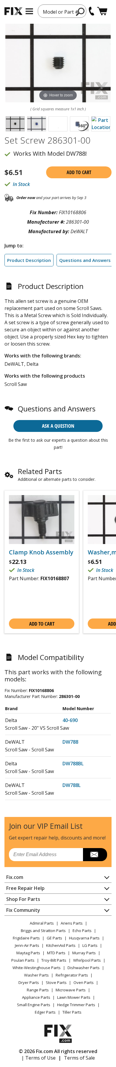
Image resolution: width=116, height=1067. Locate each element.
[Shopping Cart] (102, 11)
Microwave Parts (71, 990)
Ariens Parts (72, 923)
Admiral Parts (42, 923)
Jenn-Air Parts (27, 945)
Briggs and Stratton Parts (43, 930)
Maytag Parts (28, 952)
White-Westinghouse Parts (36, 967)
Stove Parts (56, 982)
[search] (80, 11)
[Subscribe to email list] (95, 854)
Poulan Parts (23, 960)
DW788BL (73, 763)
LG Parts (90, 945)
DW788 (70, 742)
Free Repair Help (25, 888)
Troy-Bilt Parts (53, 960)
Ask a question (58, 425)
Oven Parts (83, 982)
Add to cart (79, 172)
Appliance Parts (36, 997)
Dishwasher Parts (84, 967)
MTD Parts (56, 952)
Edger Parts (45, 1012)
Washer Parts (36, 975)
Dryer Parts (28, 982)
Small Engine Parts (33, 1004)
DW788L (71, 785)
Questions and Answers (85, 260)
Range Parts (38, 990)
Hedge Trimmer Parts (76, 1004)
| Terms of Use (38, 1058)
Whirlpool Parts (87, 960)
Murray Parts (84, 952)
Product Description (29, 260)
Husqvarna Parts (84, 938)
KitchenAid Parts (61, 945)
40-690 (70, 720)
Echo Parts (82, 930)
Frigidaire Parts (26, 938)
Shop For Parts (23, 899)
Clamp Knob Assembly (41, 552)
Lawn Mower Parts (73, 997)
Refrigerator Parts (72, 975)
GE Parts (54, 938)
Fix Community (23, 910)
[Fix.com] (13, 11)
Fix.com (14, 877)
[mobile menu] (29, 11)
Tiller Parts (71, 1012)
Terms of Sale (79, 1058)
